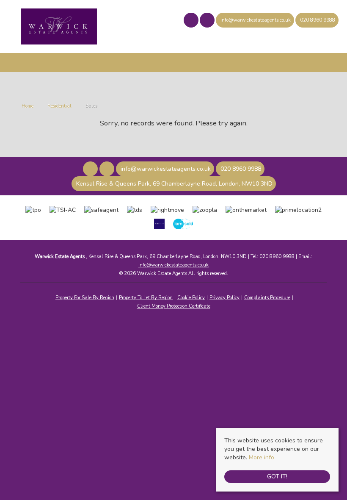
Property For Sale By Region (84, 297)
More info (261, 457)
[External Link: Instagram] (208, 21)
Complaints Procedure (267, 297)
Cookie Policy (191, 297)
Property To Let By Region (146, 297)
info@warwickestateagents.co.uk (173, 265)
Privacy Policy (224, 297)
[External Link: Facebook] (192, 21)
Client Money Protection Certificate (173, 306)
